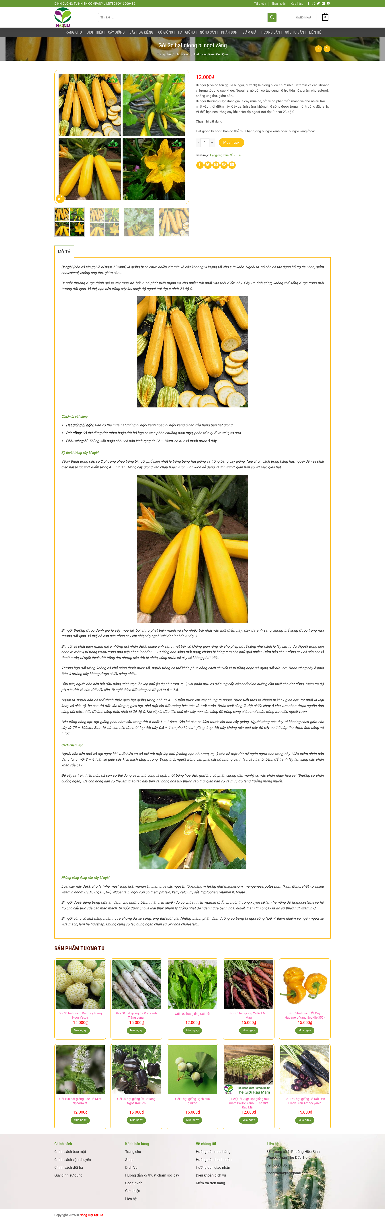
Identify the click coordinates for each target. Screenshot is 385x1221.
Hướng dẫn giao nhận (213, 1167)
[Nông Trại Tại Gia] (72, 17)
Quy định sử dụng (68, 1175)
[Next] (181, 136)
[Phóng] (60, 198)
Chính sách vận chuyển (72, 1160)
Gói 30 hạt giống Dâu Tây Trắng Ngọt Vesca (80, 1015)
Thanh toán (279, 4)
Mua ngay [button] (80, 1030)
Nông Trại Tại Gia (91, 1215)
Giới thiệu (132, 1191)
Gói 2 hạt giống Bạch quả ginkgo (192, 1101)
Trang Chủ (73, 32)
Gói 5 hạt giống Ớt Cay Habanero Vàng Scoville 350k (305, 1015)
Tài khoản (260, 4)
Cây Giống (116, 32)
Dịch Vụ (131, 1167)
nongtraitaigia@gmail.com (288, 1173)
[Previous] (63, 136)
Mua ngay (231, 143)
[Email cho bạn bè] (216, 165)
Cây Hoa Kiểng (141, 32)
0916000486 (277, 1165)
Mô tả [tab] (64, 251)
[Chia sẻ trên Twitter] (208, 165)
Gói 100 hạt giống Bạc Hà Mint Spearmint (80, 1101)
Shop (129, 1160)
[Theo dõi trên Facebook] (308, 3)
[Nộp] (272, 17)
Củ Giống (165, 32)
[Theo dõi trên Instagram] (313, 3)
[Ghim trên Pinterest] (224, 165)
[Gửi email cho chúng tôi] (323, 3)
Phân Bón (229, 32)
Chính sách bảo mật (70, 1152)
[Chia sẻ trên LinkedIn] (232, 165)
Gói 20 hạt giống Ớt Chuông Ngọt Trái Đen (136, 1101)
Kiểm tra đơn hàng (210, 1183)
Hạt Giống (186, 32)
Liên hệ (131, 1199)
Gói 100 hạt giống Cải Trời (192, 1014)
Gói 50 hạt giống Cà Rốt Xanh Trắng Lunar (136, 1015)
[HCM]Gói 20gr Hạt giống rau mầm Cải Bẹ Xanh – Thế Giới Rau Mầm (249, 1103)
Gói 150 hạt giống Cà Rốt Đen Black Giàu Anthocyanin (305, 1101)
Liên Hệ (315, 32)
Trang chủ (164, 54)
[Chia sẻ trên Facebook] (200, 165)
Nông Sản (208, 32)
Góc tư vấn (133, 1183)
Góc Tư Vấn (294, 32)
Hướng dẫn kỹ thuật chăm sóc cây (152, 1175)
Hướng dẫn (270, 32)
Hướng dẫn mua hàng (213, 1152)
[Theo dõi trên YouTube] (328, 3)
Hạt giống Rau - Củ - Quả (211, 54)
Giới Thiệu (95, 32)
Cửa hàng (297, 4)
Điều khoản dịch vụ (211, 1175)
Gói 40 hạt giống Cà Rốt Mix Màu (248, 1015)
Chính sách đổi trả (68, 1167)
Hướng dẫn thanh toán (213, 1160)
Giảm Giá (249, 32)
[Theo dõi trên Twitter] (318, 3)
